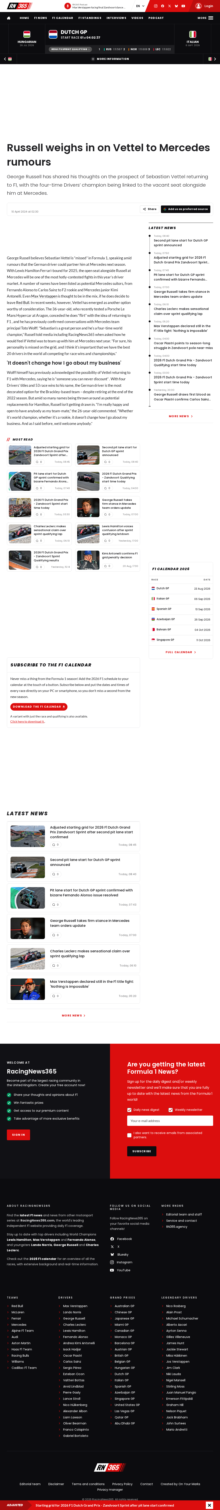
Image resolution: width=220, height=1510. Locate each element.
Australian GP (124, 1306)
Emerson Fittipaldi (179, 1399)
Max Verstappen (44, 296)
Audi (15, 1337)
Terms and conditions (88, 1484)
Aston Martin (21, 1343)
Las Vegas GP (124, 1411)
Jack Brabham (177, 1417)
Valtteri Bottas (73, 1380)
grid (53, 347)
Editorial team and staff (184, 1214)
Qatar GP (121, 1417)
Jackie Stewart (177, 1349)
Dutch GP (122, 1374)
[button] (26, 39)
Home (24, 18)
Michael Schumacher (182, 1318)
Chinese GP (123, 1312)
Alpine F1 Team (23, 1331)
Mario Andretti (176, 1429)
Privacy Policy (122, 1484)
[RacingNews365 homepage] (9, 18)
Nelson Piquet (176, 1411)
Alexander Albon (75, 1411)
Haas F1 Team (22, 1349)
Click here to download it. (27, 721)
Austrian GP (123, 1349)
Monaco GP (123, 1337)
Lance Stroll (71, 1399)
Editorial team (30, 1484)
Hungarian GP (125, 1368)
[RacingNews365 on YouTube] (183, 6)
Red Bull (22, 302)
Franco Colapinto (76, 1429)
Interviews (116, 18)
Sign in (18, 1135)
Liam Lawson (72, 1417)
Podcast (156, 18)
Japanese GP (124, 1318)
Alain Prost (174, 1312)
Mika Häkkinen (176, 1355)
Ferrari (16, 1318)
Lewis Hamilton (19, 1240)
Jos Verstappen (177, 1362)
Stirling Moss (175, 1386)
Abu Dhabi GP (125, 1423)
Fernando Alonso (81, 1240)
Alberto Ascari (176, 1325)
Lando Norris (41, 1245)
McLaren (18, 1312)
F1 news (40, 18)
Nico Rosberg (176, 1306)
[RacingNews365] (20, 6)
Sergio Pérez (72, 1368)
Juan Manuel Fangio (181, 1392)
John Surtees (176, 1423)
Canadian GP (124, 1331)
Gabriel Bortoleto (75, 1436)
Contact (146, 1484)
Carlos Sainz (72, 1362)
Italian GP (122, 1380)
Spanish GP (123, 1386)
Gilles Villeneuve (178, 1337)
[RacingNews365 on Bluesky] (176, 6)
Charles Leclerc (74, 1325)
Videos (137, 18)
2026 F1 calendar (43, 1259)
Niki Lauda (173, 1374)
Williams (18, 1362)
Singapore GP (125, 1399)
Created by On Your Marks (180, 1484)
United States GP (127, 1405)
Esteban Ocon (73, 1374)
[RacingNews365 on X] (169, 6)
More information (113, 59)
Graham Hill (174, 1405)
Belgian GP (122, 1362)
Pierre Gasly (72, 1392)
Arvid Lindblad (73, 1386)
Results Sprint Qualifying (69, 49)
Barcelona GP (125, 1343)
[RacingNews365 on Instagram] (155, 6)
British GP (121, 1355)
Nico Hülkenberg (75, 1405)
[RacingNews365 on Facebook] (162, 6)
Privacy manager (110, 1489)
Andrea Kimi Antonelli (79, 1343)
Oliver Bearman (74, 1423)
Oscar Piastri (72, 1355)
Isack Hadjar (72, 1349)
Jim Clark (173, 1368)
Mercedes (19, 1325)
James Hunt (175, 1343)
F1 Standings (89, 18)
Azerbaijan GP (125, 1392)
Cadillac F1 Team (24, 1368)
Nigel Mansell (175, 1380)
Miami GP (122, 1325)
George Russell (65, 1245)
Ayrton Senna (176, 1331)
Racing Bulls (20, 1355)
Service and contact (181, 1221)
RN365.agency (176, 1227)
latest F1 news (31, 1215)
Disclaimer (56, 1484)
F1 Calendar (62, 18)
